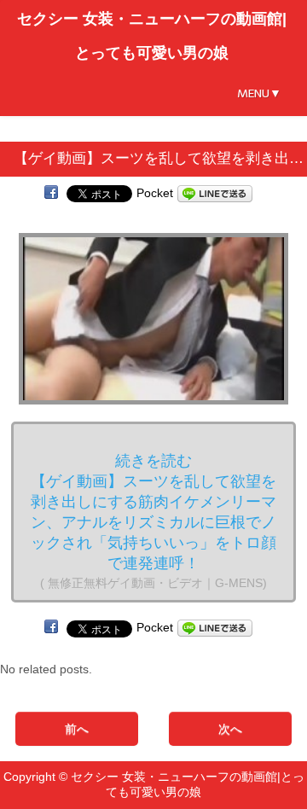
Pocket (154, 193)
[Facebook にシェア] (51, 193)
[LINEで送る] (214, 193)
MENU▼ (259, 93)
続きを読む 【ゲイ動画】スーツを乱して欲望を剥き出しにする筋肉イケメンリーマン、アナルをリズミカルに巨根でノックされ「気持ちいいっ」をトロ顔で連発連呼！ (153, 521)
